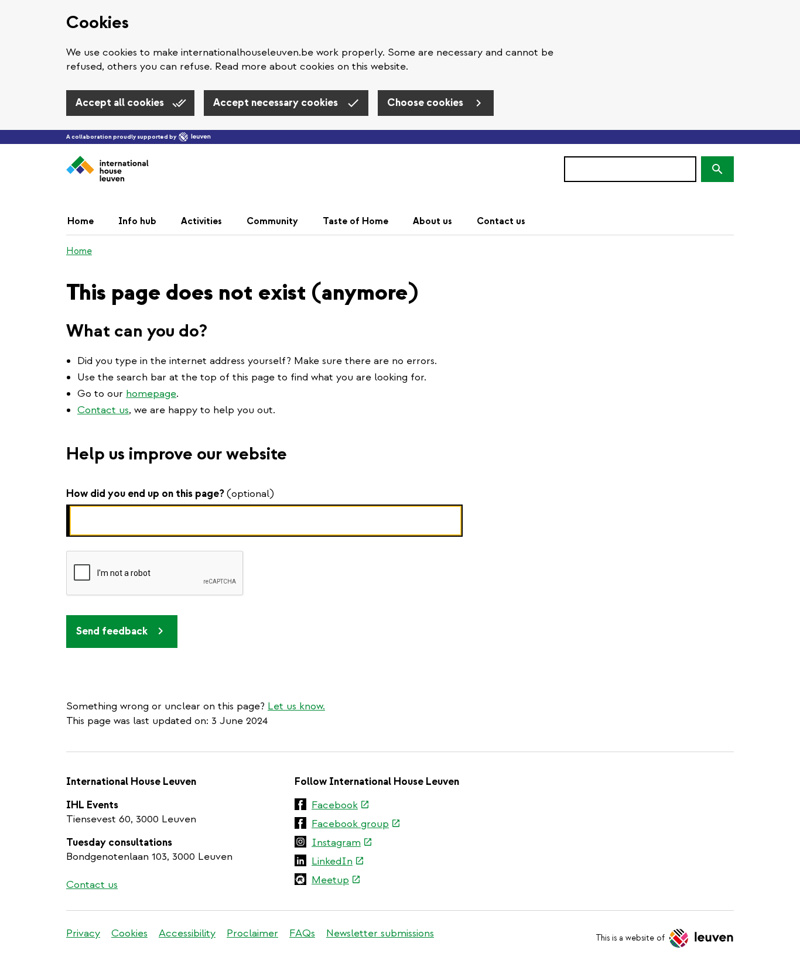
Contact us (501, 221)
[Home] (107, 169)
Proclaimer (252, 933)
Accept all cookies (121, 102)
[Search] (717, 169)
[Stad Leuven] (195, 137)
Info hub (137, 221)
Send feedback (112, 631)
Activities (201, 221)
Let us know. (296, 706)
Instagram (342, 843)
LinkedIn (338, 862)
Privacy (83, 933)
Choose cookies (426, 102)
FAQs (302, 933)
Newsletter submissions (380, 933)
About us (432, 221)
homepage (151, 393)
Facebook (341, 806)
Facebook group (356, 824)
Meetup (336, 880)
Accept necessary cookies (276, 102)
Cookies (129, 933)
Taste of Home (355, 221)
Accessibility (187, 933)
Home (80, 221)
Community (272, 221)
